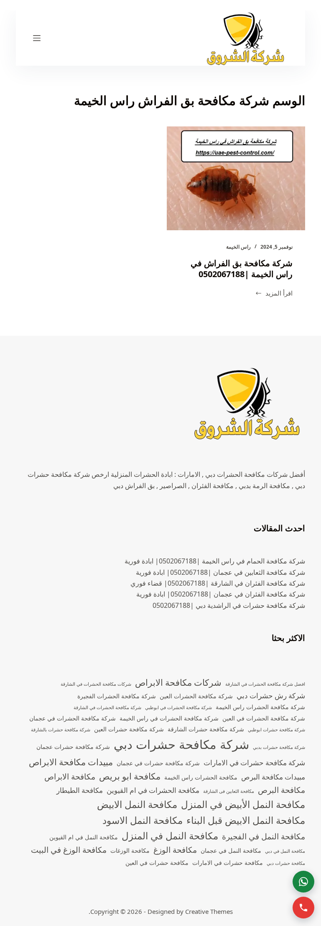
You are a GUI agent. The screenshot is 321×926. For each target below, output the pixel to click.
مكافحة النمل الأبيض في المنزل (243, 804)
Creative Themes (209, 911)
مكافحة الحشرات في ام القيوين (153, 790)
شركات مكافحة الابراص (178, 682)
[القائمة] (37, 38)
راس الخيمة (238, 246)
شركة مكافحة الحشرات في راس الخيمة (169, 718)
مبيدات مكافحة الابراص (71, 762)
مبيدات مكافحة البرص (273, 777)
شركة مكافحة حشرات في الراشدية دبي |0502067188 (229, 605)
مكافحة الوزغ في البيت (69, 849)
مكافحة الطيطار (79, 790)
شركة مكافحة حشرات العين (129, 729)
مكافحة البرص (281, 790)
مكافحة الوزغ (175, 849)
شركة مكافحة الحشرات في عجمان (72, 718)
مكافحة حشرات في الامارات (227, 863)
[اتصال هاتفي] (303, 907)
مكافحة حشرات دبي (286, 863)
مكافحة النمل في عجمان (231, 850)
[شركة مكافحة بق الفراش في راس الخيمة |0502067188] (236, 178)
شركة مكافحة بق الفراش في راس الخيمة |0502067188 (242, 268)
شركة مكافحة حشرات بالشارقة (60, 730)
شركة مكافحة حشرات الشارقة (206, 729)
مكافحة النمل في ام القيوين (83, 837)
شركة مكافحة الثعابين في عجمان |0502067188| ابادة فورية (220, 572)
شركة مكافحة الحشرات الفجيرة (116, 696)
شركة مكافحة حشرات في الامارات (254, 762)
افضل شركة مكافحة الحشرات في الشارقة (265, 684)
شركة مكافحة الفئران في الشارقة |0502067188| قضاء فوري (217, 583)
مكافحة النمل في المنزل (170, 835)
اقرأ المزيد (274, 293)
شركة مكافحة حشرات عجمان (73, 747)
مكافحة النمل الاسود (142, 820)
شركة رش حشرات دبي (271, 695)
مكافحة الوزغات (130, 850)
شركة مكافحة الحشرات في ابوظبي (178, 707)
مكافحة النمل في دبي (285, 851)
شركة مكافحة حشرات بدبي (279, 747)
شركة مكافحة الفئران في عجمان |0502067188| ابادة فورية (220, 594)
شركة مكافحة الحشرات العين (196, 696)
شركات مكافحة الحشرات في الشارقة (96, 684)
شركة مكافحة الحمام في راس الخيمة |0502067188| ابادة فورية (215, 561)
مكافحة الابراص (69, 776)
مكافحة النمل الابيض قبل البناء (245, 820)
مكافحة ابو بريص (129, 776)
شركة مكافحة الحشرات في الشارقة (107, 707)
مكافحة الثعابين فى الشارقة (228, 791)
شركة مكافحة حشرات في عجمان (158, 763)
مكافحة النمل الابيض (137, 804)
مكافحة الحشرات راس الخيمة (200, 777)
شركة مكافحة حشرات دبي (181, 744)
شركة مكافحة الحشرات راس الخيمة (260, 707)
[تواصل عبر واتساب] (303, 882)
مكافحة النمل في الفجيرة (263, 836)
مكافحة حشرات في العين (157, 863)
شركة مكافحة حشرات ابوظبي (276, 730)
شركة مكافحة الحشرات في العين (263, 718)
